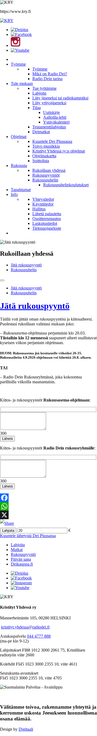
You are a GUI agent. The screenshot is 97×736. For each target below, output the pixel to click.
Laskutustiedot (44, 223)
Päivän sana (21, 559)
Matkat (17, 549)
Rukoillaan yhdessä (48, 170)
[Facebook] (48, 497)
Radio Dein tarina (47, 78)
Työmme (18, 64)
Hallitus (39, 209)
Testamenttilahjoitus (49, 127)
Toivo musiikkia (46, 146)
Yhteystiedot (43, 199)
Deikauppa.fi (22, 564)
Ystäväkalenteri (56, 122)
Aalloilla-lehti (54, 117)
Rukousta (19, 165)
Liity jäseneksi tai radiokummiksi (60, 98)
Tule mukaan (22, 83)
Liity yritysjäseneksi (49, 103)
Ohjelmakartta (44, 156)
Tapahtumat (21, 189)
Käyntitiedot (42, 204)
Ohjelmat (18, 136)
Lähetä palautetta (46, 213)
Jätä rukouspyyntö (26, 265)
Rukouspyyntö (23, 554)
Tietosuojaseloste (46, 228)
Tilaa (36, 107)
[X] (48, 515)
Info (14, 194)
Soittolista (40, 160)
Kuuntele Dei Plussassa (52, 141)
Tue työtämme (44, 88)
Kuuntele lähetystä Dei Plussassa (28, 535)
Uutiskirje (51, 112)
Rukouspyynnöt (46, 175)
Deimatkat (41, 131)
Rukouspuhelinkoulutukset (66, 185)
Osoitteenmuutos (46, 218)
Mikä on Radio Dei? (49, 74)
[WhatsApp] (48, 506)
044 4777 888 (39, 636)
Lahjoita (39, 93)
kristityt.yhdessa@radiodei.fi (25, 627)
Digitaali (26, 729)
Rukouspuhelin (45, 180)
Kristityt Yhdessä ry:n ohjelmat (58, 151)
